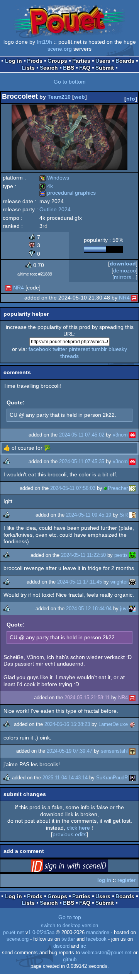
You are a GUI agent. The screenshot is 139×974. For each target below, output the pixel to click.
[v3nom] (132, 435)
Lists (28, 68)
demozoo (124, 270)
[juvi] (132, 608)
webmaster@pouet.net (106, 952)
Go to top (69, 917)
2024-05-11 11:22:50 (83, 555)
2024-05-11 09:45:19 (88, 515)
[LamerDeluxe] (132, 724)
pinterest (79, 349)
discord (61, 946)
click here (78, 828)
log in (104, 880)
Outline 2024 (55, 209)
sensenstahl (114, 751)
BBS (68, 68)
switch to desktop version (69, 925)
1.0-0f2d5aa (41, 932)
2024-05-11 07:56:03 (72, 488)
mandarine (97, 932)
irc (83, 946)
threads (69, 356)
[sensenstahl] (132, 751)
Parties (81, 61)
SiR (124, 515)
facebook (40, 349)
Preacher (118, 488)
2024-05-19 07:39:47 (69, 751)
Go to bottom (70, 82)
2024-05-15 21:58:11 (87, 697)
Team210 (59, 97)
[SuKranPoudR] (132, 778)
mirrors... (125, 277)
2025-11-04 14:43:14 (65, 778)
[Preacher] (132, 488)
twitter (60, 349)
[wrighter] (132, 582)
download (123, 263)
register (126, 880)
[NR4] (8, 287)
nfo (130, 99)
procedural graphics (67, 193)
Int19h (44, 42)
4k (46, 186)
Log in (13, 61)
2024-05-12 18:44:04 (89, 608)
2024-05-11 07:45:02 (81, 435)
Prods (34, 61)
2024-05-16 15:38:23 (67, 724)
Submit (104, 68)
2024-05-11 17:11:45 (79, 582)
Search (49, 68)
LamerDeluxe (113, 724)
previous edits (69, 834)
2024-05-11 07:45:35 (81, 461)
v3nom (120, 435)
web (79, 97)
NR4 (18, 287)
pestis (121, 555)
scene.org (59, 49)
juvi (124, 608)
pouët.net (13, 932)
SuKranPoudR (112, 778)
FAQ (84, 68)
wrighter (119, 582)
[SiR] (132, 515)
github (69, 959)
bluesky (117, 349)
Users (102, 61)
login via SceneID (81, 867)
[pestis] (132, 555)
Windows (54, 178)
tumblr (99, 349)
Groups (57, 61)
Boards (124, 61)
